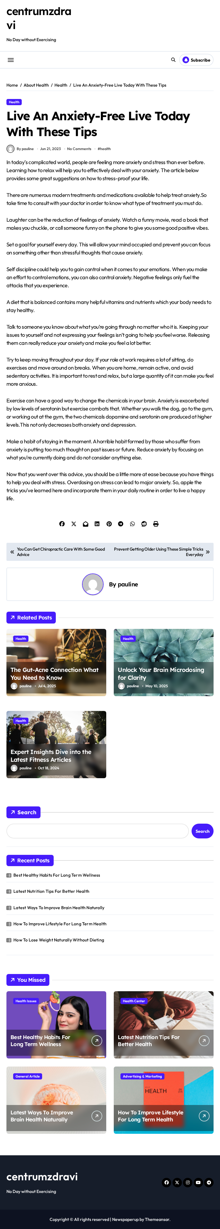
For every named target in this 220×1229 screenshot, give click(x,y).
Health (14, 102)
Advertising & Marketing (142, 1076)
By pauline (25, 148)
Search (26, 812)
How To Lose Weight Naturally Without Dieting (58, 940)
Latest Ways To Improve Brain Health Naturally (58, 907)
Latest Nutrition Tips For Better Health (51, 891)
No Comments (79, 148)
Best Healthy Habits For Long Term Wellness (56, 875)
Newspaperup (125, 1219)
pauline (128, 584)
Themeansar (157, 1219)
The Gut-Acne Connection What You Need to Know (54, 673)
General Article (28, 1076)
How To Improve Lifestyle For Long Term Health (60, 923)
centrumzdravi (42, 1176)
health (105, 148)
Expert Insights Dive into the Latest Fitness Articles (50, 755)
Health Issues (26, 1001)
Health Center (134, 1001)
